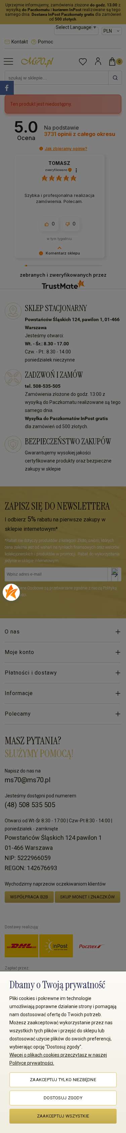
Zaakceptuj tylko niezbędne (63, 1079)
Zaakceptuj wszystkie (63, 1116)
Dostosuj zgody (63, 1097)
